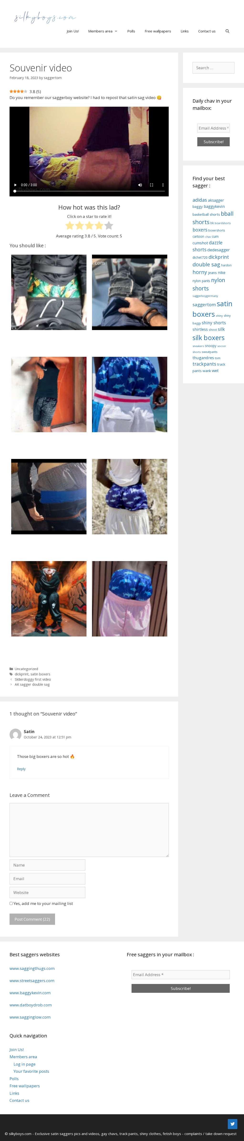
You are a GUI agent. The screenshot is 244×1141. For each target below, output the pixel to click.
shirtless (200, 329)
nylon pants (201, 281)
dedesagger (218, 249)
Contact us (207, 31)
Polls (131, 31)
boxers (200, 230)
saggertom (204, 304)
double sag (206, 264)
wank (207, 370)
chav (208, 236)
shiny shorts (214, 323)
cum (215, 236)
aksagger (216, 200)
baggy (198, 206)
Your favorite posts (31, 1071)
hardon (226, 265)
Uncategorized (26, 669)
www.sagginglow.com (30, 1017)
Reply (21, 769)
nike (221, 272)
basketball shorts (206, 214)
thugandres (203, 357)
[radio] (69, 226)
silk (221, 329)
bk (212, 223)
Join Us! (73, 31)
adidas (200, 200)
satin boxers (40, 674)
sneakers (198, 346)
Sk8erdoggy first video (33, 679)
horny (200, 271)
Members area (100, 31)
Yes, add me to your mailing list (43, 903)
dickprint (22, 674)
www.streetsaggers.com (32, 980)
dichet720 (200, 257)
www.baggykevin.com (30, 992)
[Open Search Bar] (227, 31)
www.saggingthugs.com (32, 968)
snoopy (210, 345)
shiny (219, 315)
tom (217, 358)
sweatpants (210, 352)
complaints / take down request (210, 1133)
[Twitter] (232, 1124)
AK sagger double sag (32, 684)
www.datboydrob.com (31, 1005)
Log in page (25, 1064)
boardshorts (223, 223)
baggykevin (214, 206)
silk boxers (209, 337)
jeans (212, 272)
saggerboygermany (205, 296)
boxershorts (216, 230)
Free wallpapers (158, 31)
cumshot (200, 243)
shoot (213, 329)
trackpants (204, 364)
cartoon (198, 236)
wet (215, 370)
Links (185, 31)
